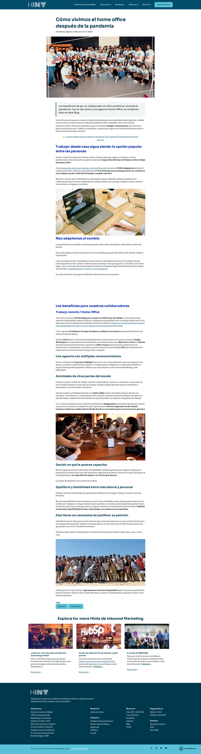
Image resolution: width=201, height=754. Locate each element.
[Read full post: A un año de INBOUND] (147, 636)
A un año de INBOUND (137, 653)
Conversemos (163, 4)
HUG (152, 727)
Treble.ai (94, 730)
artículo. (100, 140)
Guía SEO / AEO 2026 (135, 712)
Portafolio (130, 718)
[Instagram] (156, 748)
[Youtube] (166, 748)
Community (76, 606)
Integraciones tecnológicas (42, 730)
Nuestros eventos (157, 724)
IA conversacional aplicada (42, 733)
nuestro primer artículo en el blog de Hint (97, 661)
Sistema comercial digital (84, 4)
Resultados (119, 4)
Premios (129, 721)
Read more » (36, 672)
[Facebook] (151, 748)
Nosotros (146, 4)
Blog (128, 724)
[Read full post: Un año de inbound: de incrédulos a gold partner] (98, 636)
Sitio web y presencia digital (43, 724)
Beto (95, 664)
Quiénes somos (97, 712)
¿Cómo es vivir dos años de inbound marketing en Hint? (48, 654)
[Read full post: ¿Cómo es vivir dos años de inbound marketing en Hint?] (50, 636)
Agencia (61, 606)
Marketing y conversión (41, 718)
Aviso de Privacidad (79, 748)
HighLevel (94, 727)
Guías (128, 727)
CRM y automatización (40, 715)
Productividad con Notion (42, 727)
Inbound (55, 659)
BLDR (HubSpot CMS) (40, 736)
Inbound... (98, 667)
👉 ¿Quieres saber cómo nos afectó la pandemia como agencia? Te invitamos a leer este (100, 137)
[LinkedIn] (161, 748)
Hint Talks (154, 730)
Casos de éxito (132, 715)
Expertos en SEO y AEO (40, 721)
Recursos (133, 4)
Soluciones (104, 4)
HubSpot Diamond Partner (101, 721)
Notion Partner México (100, 724)
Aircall (93, 733)
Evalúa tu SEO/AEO (158, 715)
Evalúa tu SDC (156, 712)
